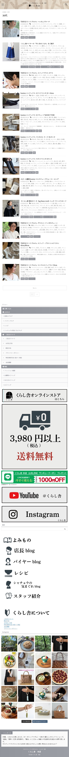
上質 (25, 26)
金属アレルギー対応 (39, 77)
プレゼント (39, 26)
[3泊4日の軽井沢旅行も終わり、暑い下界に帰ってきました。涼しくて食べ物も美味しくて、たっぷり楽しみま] (9, 644)
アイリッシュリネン (39, 48)
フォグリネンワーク (46, 203)
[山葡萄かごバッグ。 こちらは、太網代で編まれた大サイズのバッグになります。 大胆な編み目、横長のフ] (9, 677)
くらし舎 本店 (35, 751)
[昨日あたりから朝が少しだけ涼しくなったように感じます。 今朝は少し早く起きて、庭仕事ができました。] (60, 660)
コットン (55, 100)
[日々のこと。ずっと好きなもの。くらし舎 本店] (34, 5)
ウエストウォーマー (48, 122)
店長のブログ (8, 316)
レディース (61, 95)
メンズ (35, 122)
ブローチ (56, 24)
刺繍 (55, 26)
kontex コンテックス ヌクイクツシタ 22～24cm (37, 93)
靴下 (40, 100)
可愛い (50, 50)
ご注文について (9, 334)
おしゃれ (45, 28)
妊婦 (22, 124)
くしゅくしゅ (28, 98)
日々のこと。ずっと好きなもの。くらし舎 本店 (35, 749)
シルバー (26, 30)
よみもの (7, 312)
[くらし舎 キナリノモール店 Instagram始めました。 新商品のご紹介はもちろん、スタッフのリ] (26, 660)
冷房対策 (44, 208)
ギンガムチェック (29, 208)
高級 (50, 119)
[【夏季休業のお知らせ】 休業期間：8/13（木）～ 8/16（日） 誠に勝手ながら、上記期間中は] (43, 660)
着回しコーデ (46, 46)
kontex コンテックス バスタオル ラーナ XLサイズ (38, 137)
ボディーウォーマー (27, 122)
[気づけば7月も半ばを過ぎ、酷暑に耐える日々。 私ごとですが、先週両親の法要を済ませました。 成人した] (26, 711)
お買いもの (7, 309)
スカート (31, 50)
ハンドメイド (36, 24)
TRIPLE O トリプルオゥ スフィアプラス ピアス (37, 73)
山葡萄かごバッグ (9, 375)
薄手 (22, 119)
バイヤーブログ (9, 321)
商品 (5, 367)
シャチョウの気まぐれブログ (13, 330)
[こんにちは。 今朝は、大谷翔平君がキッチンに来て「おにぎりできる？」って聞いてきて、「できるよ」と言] (26, 677)
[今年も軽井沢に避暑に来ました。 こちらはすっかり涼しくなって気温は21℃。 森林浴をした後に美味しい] (43, 644)
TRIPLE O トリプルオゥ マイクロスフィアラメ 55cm (39, 265)
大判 (22, 206)
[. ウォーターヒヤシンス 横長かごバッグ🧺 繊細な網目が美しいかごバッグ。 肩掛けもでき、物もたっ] (60, 711)
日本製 (31, 28)
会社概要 (7, 362)
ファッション (62, 26)
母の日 (36, 28)
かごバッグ (7, 385)
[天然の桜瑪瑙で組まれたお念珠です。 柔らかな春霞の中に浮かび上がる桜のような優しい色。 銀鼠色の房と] (60, 644)
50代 (44, 26)
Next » (35, 288)
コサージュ (61, 28)
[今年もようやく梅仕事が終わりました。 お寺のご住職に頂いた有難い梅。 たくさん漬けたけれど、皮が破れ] (60, 677)
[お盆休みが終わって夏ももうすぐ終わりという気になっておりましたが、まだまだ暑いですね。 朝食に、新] (9, 660)
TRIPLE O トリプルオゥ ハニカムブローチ (35, 21)
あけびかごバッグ (9, 380)
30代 (40, 28)
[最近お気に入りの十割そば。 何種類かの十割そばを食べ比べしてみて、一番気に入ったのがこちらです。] (26, 644)
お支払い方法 (8, 623)
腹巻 (55, 117)
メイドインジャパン (46, 24)
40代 (33, 26)
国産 (60, 24)
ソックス (45, 98)
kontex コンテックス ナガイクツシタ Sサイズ (36, 159)
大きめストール (42, 210)
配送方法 (7, 348)
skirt (46, 50)
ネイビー (48, 48)
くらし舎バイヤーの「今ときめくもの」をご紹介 (37, 43)
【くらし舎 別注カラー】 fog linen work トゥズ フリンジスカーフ (43, 201)
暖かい (33, 95)
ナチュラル (50, 26)
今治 (55, 98)
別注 (43, 100)
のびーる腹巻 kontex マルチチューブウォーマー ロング (40, 179)
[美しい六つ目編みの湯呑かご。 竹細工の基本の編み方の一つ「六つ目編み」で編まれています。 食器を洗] (43, 711)
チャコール (27, 52)
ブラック (44, 52)
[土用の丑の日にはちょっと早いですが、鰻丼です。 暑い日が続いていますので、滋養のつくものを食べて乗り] (9, 711)
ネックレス (28, 80)
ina (40, 52)
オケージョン (25, 28)
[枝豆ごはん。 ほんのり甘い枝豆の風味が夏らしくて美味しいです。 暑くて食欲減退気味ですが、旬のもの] (43, 677)
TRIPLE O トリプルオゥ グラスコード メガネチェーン (39, 223)
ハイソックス (41, 163)
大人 (31, 30)
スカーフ (38, 208)
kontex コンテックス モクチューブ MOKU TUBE (38, 115)
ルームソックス (25, 100)
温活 (37, 95)
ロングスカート (36, 46)
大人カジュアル (59, 52)
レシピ (6, 326)
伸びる (46, 117)
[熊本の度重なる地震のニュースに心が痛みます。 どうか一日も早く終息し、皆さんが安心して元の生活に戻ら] (26, 694)
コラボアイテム (34, 206)
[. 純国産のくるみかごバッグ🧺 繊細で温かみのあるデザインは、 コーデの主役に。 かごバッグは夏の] (60, 694)
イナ (52, 52)
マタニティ (35, 117)
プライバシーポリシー (11, 353)
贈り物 (51, 98)
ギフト (30, 26)
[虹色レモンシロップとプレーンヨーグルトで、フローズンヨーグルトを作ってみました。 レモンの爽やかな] (43, 694)
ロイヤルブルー (58, 50)
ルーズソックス (52, 95)
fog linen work (52, 208)
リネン (60, 46)
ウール (35, 98)
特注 (25, 206)
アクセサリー (53, 28)
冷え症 (50, 100)
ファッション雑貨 (9, 371)
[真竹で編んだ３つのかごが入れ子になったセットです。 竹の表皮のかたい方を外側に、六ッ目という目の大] (9, 694)
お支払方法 (8, 343)
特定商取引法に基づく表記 (13, 358)
